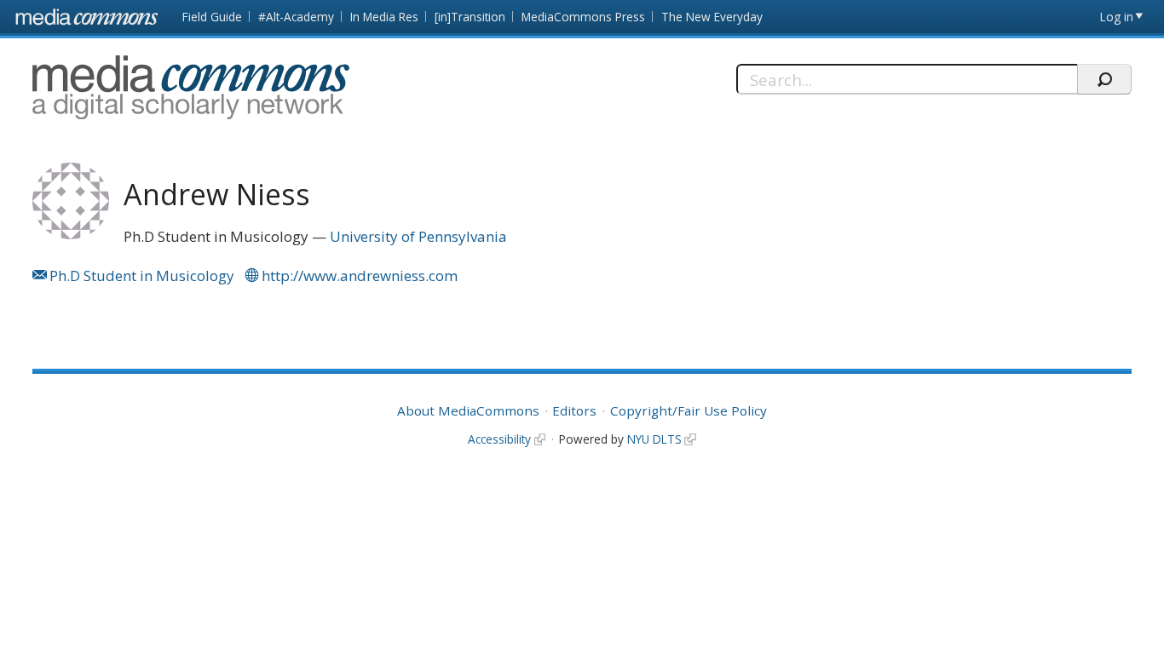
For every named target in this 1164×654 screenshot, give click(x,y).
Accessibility (499, 439)
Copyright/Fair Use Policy (688, 410)
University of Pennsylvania (418, 236)
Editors (574, 410)
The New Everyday (712, 17)
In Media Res (384, 17)
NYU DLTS (654, 439)
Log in (1116, 17)
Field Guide (212, 17)
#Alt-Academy (296, 17)
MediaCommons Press (583, 17)
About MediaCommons (468, 410)
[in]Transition (470, 17)
